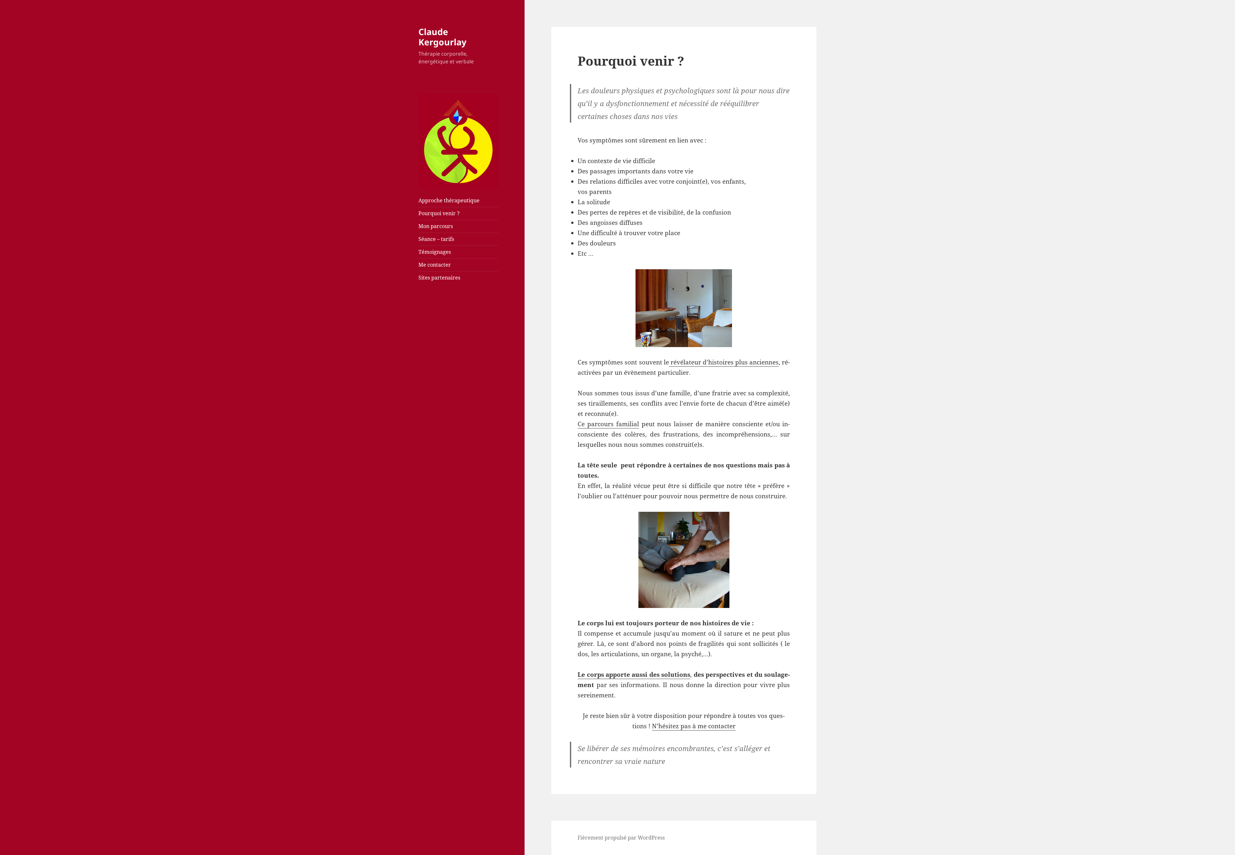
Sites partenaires (439, 277)
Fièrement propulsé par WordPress (621, 837)
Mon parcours (435, 226)
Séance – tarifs (436, 239)
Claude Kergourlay (442, 37)
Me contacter (434, 264)
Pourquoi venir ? (439, 213)
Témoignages (434, 251)
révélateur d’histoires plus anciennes (724, 362)
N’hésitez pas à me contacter (694, 726)
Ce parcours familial (608, 424)
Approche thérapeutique (449, 200)
